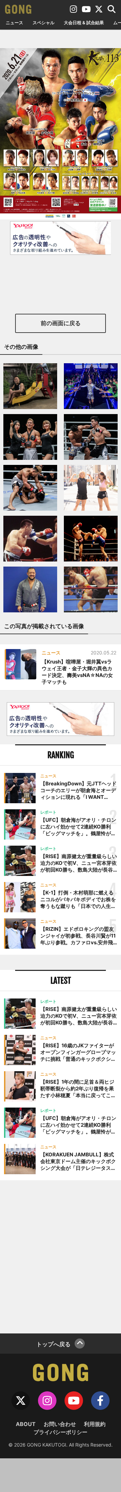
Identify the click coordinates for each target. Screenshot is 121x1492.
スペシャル (43, 22)
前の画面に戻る (61, 323)
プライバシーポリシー (60, 1432)
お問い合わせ (60, 1424)
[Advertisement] (60, 1256)
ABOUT (26, 1424)
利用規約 (95, 1424)
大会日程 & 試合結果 (84, 22)
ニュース (14, 22)
